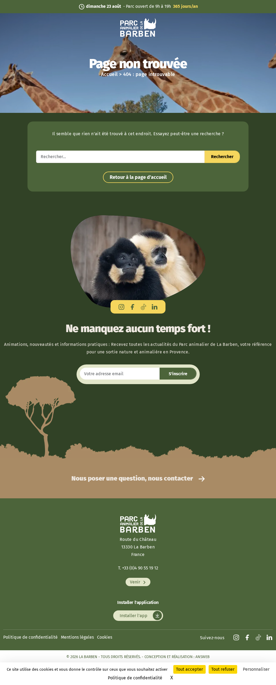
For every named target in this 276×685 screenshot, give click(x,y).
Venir (135, 582)
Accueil (109, 74)
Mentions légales (77, 637)
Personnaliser (256, 669)
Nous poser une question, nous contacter (132, 478)
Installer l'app (134, 615)
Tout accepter (189, 669)
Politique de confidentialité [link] (135, 677)
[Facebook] (132, 306)
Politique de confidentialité (30, 637)
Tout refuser (222, 669)
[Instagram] (121, 306)
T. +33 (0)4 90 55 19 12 (138, 568)
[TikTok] (143, 306)
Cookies (104, 637)
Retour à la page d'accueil (138, 177)
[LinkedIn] (154, 306)
